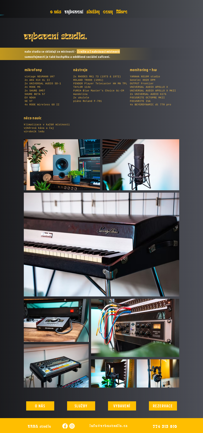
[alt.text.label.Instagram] (72, 426)
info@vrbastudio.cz (109, 425)
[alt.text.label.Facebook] (65, 426)
